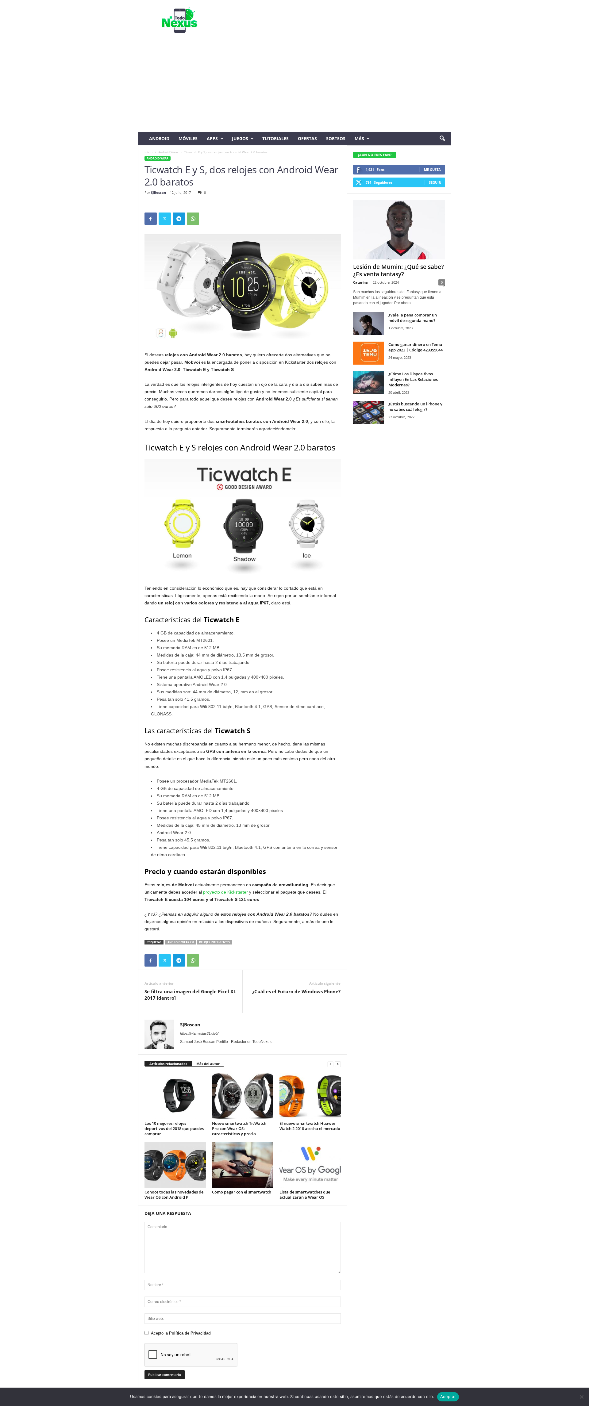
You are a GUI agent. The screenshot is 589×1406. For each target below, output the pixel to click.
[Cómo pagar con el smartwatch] (242, 1165)
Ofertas (307, 138)
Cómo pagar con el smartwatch (241, 1192)
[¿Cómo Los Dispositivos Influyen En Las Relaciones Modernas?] (368, 382)
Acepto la (181, 1333)
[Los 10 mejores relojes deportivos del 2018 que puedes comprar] (175, 1096)
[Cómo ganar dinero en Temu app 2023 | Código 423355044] (368, 353)
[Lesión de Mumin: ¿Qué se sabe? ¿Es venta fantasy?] (399, 229)
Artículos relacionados (168, 1063)
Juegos (240, 138)
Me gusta (432, 169)
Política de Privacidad (190, 1333)
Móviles (188, 138)
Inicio (148, 152)
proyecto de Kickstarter (225, 892)
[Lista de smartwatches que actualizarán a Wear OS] (310, 1165)
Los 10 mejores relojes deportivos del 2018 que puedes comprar (174, 1128)
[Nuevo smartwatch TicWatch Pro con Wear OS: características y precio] (242, 1096)
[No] (581, 1397)
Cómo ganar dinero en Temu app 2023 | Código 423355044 (415, 347)
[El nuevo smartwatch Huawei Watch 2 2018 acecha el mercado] (310, 1096)
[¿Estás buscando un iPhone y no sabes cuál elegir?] (368, 412)
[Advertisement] (294, 86)
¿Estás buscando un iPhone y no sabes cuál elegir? (415, 406)
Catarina (360, 282)
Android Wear (168, 152)
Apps (212, 138)
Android (159, 138)
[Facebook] (150, 219)
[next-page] (338, 1064)
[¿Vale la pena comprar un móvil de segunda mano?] (368, 323)
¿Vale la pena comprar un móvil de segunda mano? (412, 317)
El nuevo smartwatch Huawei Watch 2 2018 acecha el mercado (309, 1126)
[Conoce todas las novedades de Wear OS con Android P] (175, 1165)
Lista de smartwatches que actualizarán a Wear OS (304, 1194)
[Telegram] (179, 219)
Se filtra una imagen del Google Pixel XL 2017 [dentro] (190, 994)
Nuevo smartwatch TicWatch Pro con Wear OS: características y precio (239, 1128)
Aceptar (448, 1396)
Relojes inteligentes (214, 942)
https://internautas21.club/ (199, 1033)
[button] (442, 138)
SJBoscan (158, 192)
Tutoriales (275, 138)
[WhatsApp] (193, 219)
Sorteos (335, 138)
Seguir (435, 182)
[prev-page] (330, 1064)
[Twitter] (165, 219)
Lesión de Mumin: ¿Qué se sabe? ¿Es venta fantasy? (398, 270)
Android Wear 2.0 (180, 942)
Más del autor (208, 1063)
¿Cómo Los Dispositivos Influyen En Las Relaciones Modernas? (413, 379)
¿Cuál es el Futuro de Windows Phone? (296, 991)
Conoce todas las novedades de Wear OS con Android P (173, 1194)
